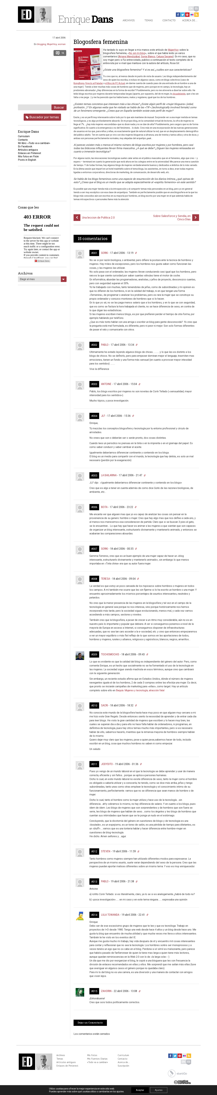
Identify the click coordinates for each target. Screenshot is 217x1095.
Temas (148, 20)
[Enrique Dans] (35, 14)
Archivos (129, 20)
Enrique (85, 18)
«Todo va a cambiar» (97, 1062)
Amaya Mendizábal (129, 56)
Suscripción (123, 1065)
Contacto (169, 20)
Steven (105, 851)
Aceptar (140, 1090)
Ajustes (159, 1090)
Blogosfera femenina (101, 41)
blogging (41, 44)
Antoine (106, 384)
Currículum (123, 1055)
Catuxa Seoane (164, 56)
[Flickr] (192, 14)
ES (196, 8)
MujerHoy (173, 49)
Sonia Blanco (148, 56)
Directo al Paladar (94, 83)
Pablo (104, 344)
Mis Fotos (92, 1055)
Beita (104, 507)
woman (62, 44)
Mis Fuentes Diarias (97, 1058)
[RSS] (196, 14)
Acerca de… (189, 20)
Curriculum (24, 136)
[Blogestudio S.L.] (177, 1073)
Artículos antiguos (28, 149)
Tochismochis (110, 654)
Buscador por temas (44, 117)
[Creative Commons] (182, 1081)
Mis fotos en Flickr (28, 156)
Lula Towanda (110, 914)
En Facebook (25, 146)
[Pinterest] (187, 14)
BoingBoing (79, 83)
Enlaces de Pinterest (67, 1065)
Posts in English (27, 159)
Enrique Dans (43, 260)
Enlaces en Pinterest (29, 153)
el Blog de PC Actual (115, 83)
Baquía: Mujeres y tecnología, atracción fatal (140, 690)
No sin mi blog (137, 53)
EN (191, 8)
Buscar (59, 107)
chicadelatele (179, 94)
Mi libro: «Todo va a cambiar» (34, 143)
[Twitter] (182, 14)
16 (62, 53)
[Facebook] (178, 14)
